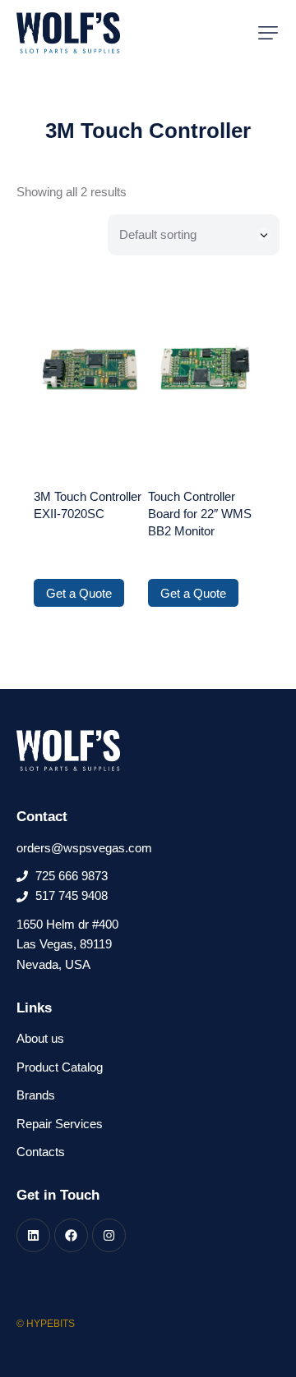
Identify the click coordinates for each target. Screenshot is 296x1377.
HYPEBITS (50, 1323)
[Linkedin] (33, 1235)
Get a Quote (79, 593)
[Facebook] (71, 1235)
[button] (268, 32)
